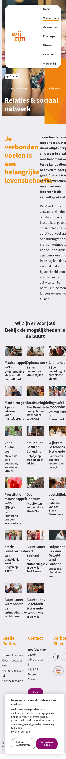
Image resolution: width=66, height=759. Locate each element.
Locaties (15, 660)
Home (5, 655)
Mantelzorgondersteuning (25, 402)
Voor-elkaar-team (10, 447)
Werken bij (5, 673)
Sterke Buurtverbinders (17, 549)
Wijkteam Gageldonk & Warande (57, 447)
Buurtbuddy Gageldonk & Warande (36, 604)
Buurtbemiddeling (41, 402)
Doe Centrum (33, 496)
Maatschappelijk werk (17, 365)
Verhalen (15, 681)
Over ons (5, 663)
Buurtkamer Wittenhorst (14, 602)
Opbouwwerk (37, 362)
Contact (5, 681)
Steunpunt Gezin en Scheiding (35, 447)
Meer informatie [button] (20, 732)
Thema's (15, 655)
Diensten (15, 671)
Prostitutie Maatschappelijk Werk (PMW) (17, 501)
